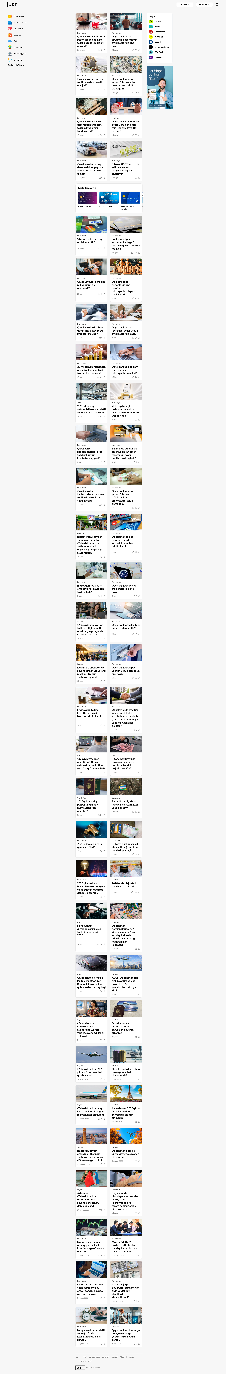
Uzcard (157, 42)
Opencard (159, 57)
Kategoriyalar (81, 1357)
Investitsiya (116, 161)
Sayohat (80, 621)
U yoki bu (115, 118)
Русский (185, 4)
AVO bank (159, 37)
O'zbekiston (81, 798)
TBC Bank (159, 52)
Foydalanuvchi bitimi (83, 1361)
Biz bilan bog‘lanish (110, 1357)
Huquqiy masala (117, 1238)
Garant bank (160, 31)
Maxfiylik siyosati (127, 1357)
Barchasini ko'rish (15, 65)
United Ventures (162, 47)
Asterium (159, 21)
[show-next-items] (142, 195)
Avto (79, 403)
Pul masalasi (81, 33)
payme (157, 26)
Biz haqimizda (94, 1357)
